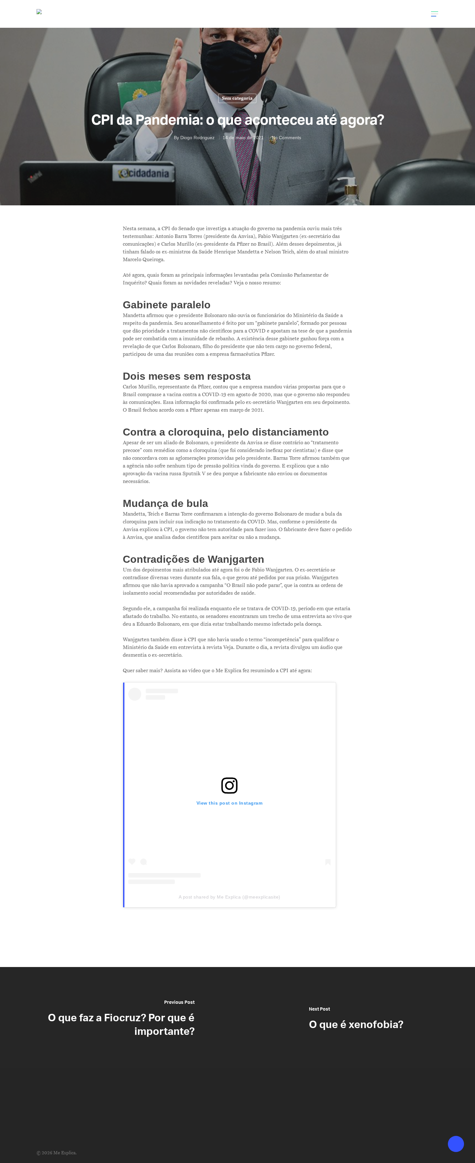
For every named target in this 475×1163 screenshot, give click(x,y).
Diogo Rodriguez (197, 137)
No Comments (286, 137)
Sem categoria (237, 98)
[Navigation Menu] (435, 14)
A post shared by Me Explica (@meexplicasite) (229, 897)
